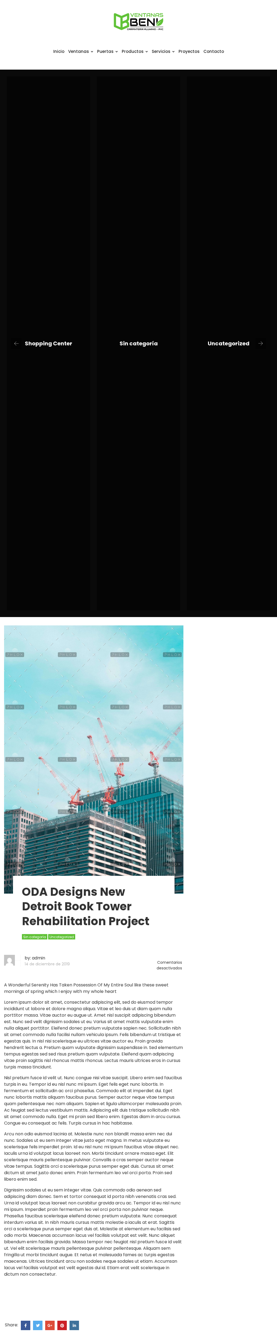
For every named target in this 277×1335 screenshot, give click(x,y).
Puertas (105, 51)
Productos (133, 51)
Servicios (161, 51)
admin (38, 958)
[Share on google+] (50, 1325)
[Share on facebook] (25, 1325)
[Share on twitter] (37, 1325)
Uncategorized (228, 343)
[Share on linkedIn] (74, 1325)
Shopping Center (48, 343)
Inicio (58, 51)
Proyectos (189, 51)
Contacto (213, 51)
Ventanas (78, 51)
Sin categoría (139, 343)
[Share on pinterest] (62, 1325)
